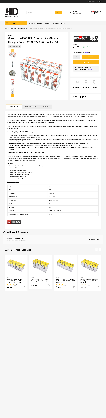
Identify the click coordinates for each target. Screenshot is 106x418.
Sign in (93, 1)
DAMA (8, 277)
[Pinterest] (86, 97)
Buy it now (86, 62)
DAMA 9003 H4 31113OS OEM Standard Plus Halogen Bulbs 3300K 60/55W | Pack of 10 (14, 281)
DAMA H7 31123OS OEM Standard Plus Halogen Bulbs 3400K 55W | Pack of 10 (89, 281)
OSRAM (10, 35)
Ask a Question (95, 239)
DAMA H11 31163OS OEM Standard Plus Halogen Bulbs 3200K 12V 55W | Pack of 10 (65, 281)
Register (99, 1)
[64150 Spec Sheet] (14, 223)
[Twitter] (83, 97)
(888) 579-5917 (77, 13)
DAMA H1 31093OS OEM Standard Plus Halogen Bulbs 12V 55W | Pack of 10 (40, 281)
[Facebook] (81, 97)
